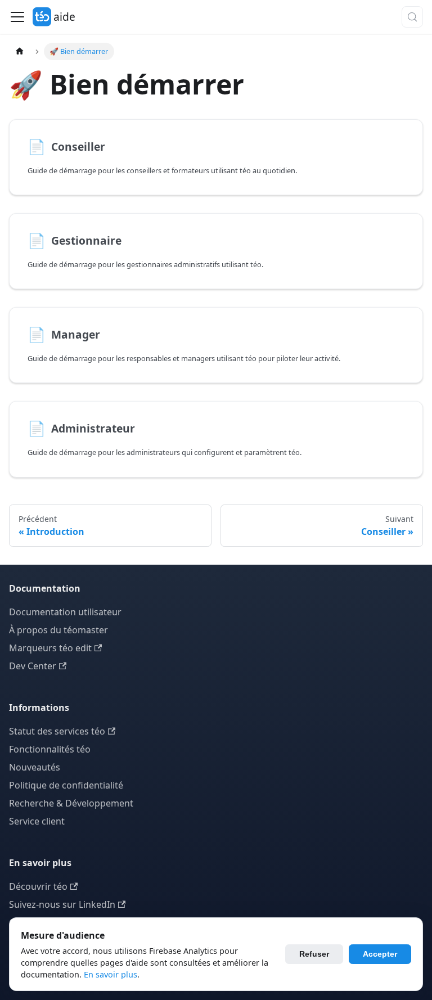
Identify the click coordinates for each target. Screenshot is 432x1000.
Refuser (314, 953)
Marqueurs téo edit (50, 648)
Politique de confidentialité (66, 785)
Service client (37, 821)
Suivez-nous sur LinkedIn (62, 904)
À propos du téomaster (58, 630)
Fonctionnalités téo (50, 749)
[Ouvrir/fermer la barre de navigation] (17, 16)
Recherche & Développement (71, 803)
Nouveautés (34, 767)
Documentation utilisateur (65, 612)
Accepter (380, 953)
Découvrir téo (38, 886)
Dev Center (32, 666)
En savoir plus (110, 974)
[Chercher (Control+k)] (412, 17)
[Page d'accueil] (19, 51)
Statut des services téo (57, 731)
